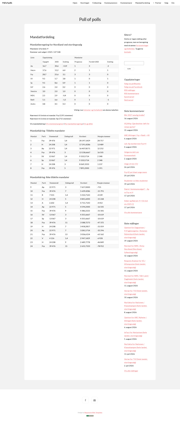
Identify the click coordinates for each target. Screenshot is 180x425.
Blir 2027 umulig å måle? (134, 115)
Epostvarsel (129, 97)
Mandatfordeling (142, 3)
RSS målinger (129, 90)
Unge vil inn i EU (131, 164)
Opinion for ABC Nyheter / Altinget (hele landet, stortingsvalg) (135, 320)
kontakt (127, 52)
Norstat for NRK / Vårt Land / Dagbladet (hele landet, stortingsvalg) (136, 279)
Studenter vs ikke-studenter (136, 180)
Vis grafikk (88, 124)
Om (172, 3)
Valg (166, 3)
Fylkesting (96, 3)
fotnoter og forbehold (92, 110)
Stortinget (84, 3)
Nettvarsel (128, 100)
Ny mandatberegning (73, 124)
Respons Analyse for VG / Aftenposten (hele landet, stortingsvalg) (135, 264)
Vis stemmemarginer (54, 124)
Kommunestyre (110, 3)
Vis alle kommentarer (133, 212)
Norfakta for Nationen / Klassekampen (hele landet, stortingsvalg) (135, 305)
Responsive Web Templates (93, 412)
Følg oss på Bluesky (132, 83)
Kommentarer (126, 3)
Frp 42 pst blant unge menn (135, 172)
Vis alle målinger (131, 371)
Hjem (75, 3)
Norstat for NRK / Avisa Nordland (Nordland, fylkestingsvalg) (134, 249)
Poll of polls (7, 3)
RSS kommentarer (131, 93)
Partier (158, 3)
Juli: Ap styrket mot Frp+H (135, 144)
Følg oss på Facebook (133, 87)
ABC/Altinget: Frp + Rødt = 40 (137, 135)
